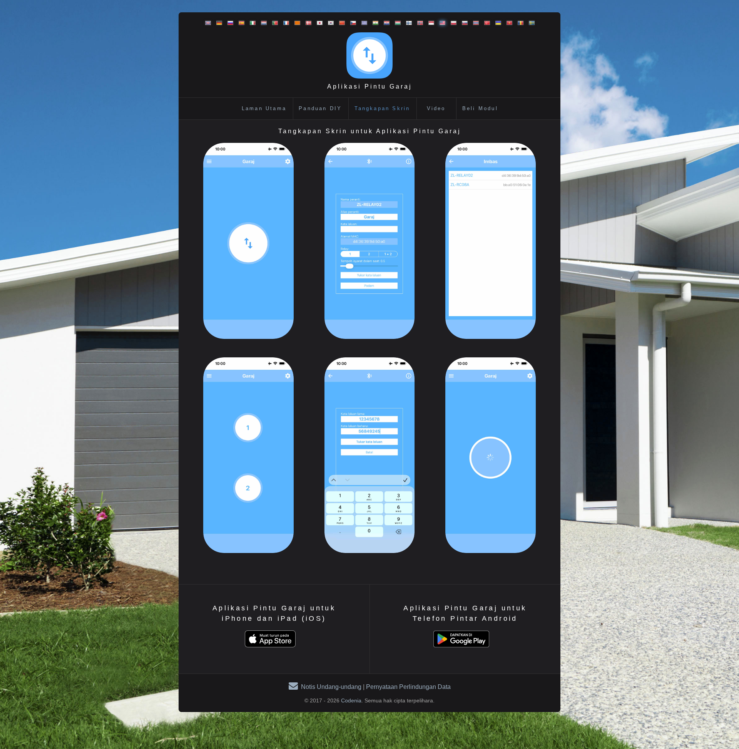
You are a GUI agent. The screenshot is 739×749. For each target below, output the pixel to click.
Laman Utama (264, 108)
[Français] (284, 23)
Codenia (351, 700)
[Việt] (507, 23)
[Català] (295, 23)
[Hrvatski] (385, 23)
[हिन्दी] (373, 23)
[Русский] (228, 23)
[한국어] (329, 23)
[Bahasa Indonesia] (429, 23)
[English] (206, 23)
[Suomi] (407, 23)
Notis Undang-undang (331, 687)
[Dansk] (306, 23)
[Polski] (451, 23)
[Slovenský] (463, 23)
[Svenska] (530, 23)
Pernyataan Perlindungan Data (408, 687)
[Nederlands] (262, 23)
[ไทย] (474, 23)
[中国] (340, 23)
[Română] (518, 23)
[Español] (239, 23)
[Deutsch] (217, 23)
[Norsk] (418, 23)
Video (436, 108)
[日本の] (318, 23)
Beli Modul (480, 108)
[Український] (496, 23)
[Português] (273, 23)
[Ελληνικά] (362, 23)
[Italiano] (251, 23)
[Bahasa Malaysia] (440, 23)
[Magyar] (396, 23)
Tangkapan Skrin (382, 108)
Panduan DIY (320, 108)
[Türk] (485, 23)
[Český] (351, 23)
